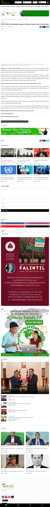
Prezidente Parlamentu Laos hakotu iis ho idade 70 (36, 471)
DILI (35, 158)
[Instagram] (42, 27)
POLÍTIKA (18, 6)
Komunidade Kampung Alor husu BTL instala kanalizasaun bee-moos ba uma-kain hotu (25, 178)
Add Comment (5, 210)
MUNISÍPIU (8, 6)
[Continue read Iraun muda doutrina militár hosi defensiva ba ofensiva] (25, 152)
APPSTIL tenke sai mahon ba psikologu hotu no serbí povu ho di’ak (8, 161)
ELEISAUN (13, 6)
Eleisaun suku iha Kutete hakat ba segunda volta (22, 110)
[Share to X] (44, 27)
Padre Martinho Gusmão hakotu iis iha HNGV (41, 161)
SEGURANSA (27, 6)
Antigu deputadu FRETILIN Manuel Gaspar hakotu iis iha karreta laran (37, 449)
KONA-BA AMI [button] (28, 2)
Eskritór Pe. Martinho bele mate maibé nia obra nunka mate (14, 388)
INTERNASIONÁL (21, 158)
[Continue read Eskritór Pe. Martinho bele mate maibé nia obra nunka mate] (25, 378)
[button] (6, 505)
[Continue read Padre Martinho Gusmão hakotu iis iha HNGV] (41, 152)
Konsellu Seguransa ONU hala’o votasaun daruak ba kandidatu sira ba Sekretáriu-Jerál (8, 178)
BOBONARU (12, 416)
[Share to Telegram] (48, 27)
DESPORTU (43, 6)
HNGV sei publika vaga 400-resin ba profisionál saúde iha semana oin (12, 449)
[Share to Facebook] (40, 27)
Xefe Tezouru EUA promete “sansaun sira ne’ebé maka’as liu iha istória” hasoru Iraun (41, 178)
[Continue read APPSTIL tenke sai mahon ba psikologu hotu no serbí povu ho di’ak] (8, 152)
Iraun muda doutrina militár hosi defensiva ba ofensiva (23, 161)
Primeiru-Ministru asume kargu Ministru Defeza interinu (12, 471)
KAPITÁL (38, 6)
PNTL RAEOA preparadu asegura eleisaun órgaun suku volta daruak (14, 121)
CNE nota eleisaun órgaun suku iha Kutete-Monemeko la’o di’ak (25, 83)
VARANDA (3, 6)
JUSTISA (32, 6)
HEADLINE (3, 158)
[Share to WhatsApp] (46, 27)
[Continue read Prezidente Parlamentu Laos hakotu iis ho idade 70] (37, 461)
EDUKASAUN (5, 387)
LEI (35, 6)
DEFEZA (22, 6)
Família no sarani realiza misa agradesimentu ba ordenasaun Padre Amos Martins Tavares (21, 418)
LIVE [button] (36, 2)
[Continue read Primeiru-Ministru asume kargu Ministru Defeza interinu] (12, 461)
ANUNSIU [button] (19, 2)
